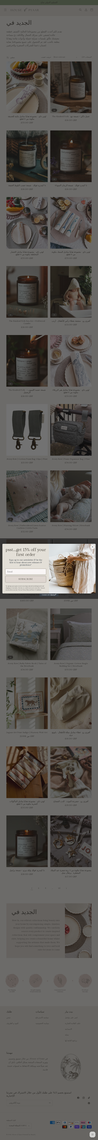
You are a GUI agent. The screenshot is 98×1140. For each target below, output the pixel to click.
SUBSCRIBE (26, 579)
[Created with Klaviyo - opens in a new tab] (49, 594)
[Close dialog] (92, 547)
